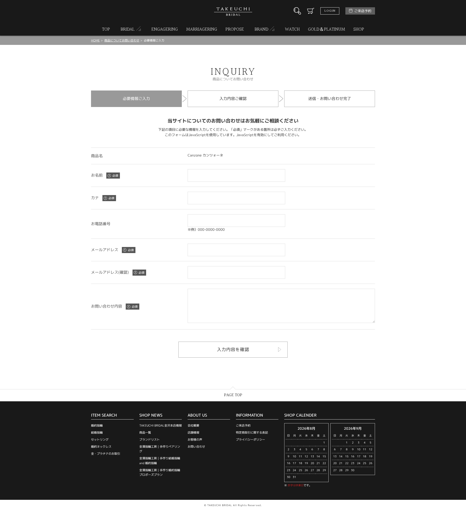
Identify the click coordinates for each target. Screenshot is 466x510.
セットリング (99, 439)
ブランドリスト (149, 439)
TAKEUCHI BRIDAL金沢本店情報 (160, 425)
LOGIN (329, 11)
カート (310, 11)
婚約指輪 (97, 425)
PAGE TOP (233, 395)
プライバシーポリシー (250, 439)
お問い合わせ (196, 446)
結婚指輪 (97, 432)
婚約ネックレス (101, 446)
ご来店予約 (362, 10)
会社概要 (193, 425)
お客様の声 (195, 439)
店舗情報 (193, 432)
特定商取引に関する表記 (252, 432)
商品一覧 (145, 432)
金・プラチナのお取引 (105, 454)
